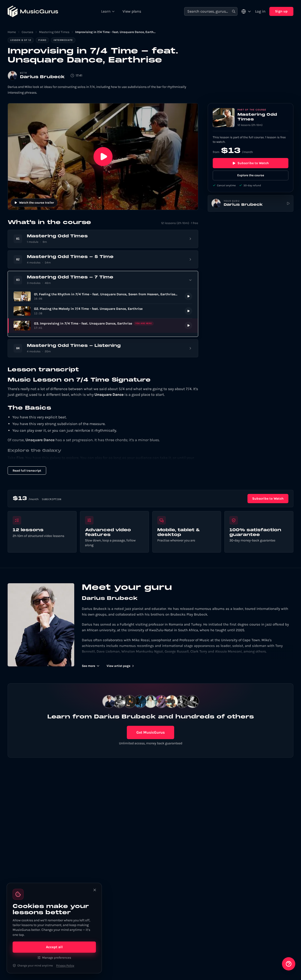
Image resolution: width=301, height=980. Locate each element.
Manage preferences (56, 957)
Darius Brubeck (42, 77)
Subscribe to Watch (253, 163)
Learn (106, 11)
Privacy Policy (65, 965)
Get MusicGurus (150, 732)
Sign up (281, 11)
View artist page (118, 666)
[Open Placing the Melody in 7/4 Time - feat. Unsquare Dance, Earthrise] (103, 311)
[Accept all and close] (94, 890)
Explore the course (250, 175)
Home (12, 31)
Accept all (54, 947)
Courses (27, 31)
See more (88, 666)
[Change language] (246, 11)
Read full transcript (27, 470)
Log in (260, 11)
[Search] (233, 11)
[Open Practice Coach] (288, 963)
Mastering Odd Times (54, 31)
